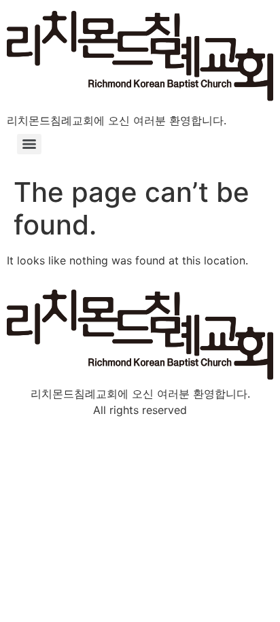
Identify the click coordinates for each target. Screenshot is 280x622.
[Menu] (29, 144)
